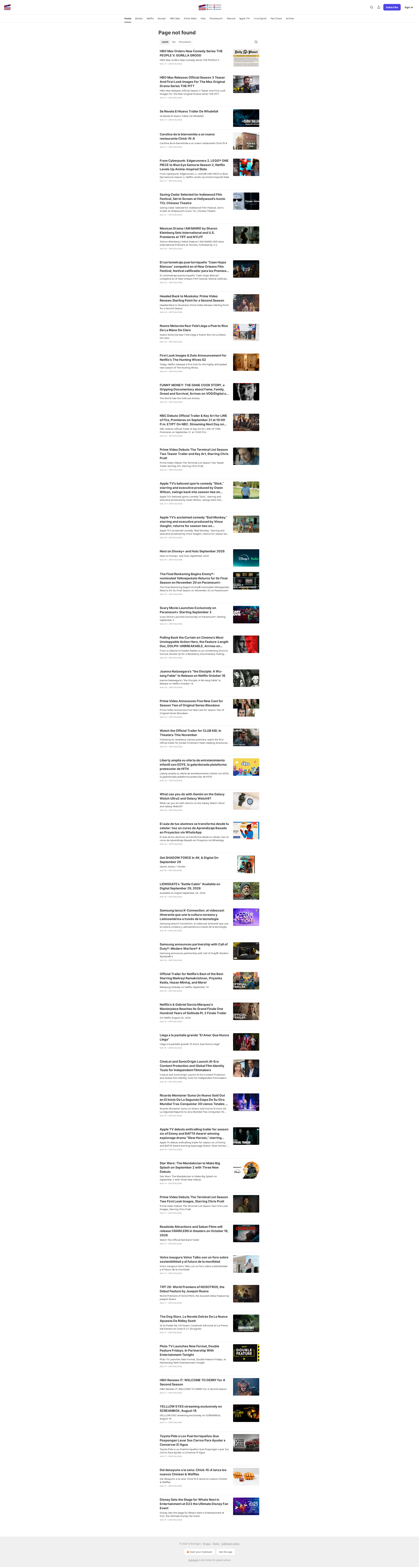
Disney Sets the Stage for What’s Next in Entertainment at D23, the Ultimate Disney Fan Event (192, 1514)
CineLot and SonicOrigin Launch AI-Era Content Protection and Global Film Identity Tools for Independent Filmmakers (192, 1066)
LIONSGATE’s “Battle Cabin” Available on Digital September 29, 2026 (190, 886)
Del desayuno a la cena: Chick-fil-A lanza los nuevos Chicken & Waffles (193, 1472)
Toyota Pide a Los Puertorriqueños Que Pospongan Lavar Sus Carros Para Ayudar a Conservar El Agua (192, 1440)
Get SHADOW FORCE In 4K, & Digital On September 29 (189, 860)
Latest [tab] (165, 41)
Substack (193, 1560)
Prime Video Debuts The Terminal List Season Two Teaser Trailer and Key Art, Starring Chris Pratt (194, 454)
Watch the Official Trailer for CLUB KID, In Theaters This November (190, 733)
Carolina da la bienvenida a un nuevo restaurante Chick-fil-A (187, 136)
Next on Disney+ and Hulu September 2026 (192, 551)
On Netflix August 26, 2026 (175, 1017)
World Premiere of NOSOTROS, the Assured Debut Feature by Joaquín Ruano (194, 1297)
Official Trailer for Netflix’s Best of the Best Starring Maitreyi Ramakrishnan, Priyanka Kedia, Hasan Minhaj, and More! (191, 978)
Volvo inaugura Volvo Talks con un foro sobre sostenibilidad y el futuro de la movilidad (194, 1259)
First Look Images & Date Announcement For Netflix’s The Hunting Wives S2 (193, 358)
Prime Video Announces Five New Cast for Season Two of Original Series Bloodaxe (191, 703)
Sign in (409, 7)
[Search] (371, 7)
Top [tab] (173, 41)
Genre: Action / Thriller (172, 866)
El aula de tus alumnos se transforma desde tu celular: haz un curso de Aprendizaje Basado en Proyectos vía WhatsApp (194, 828)
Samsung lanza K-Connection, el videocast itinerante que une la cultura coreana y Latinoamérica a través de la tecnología (192, 915)
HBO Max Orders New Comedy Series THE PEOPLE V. (189, 60)
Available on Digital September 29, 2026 (182, 892)
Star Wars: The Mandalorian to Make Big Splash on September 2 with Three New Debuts (190, 1167)
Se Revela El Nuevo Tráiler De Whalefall (189, 111)
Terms (216, 1543)
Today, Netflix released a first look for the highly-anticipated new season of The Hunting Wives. (193, 366)
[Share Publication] (378, 7)
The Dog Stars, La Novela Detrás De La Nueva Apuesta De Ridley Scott (194, 1319)
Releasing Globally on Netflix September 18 (184, 987)
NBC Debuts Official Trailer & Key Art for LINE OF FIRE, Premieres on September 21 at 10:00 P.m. (190, 430)
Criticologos (175, 64)
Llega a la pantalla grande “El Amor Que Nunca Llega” (194, 1037)
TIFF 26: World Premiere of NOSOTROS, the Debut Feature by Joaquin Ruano (192, 1289)
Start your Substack (201, 1551)
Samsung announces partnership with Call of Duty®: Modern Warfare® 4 (194, 946)
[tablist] (176, 42)
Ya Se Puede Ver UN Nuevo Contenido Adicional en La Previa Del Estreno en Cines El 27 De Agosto (194, 1327)
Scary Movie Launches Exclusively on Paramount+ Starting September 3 (188, 610)
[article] (209, 59)
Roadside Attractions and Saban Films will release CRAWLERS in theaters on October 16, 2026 (194, 1231)
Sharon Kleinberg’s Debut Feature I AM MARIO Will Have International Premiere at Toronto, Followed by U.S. (192, 243)
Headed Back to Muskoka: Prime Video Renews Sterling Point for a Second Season (192, 298)
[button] (127, 18)
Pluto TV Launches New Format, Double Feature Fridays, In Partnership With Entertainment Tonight (189, 1350)
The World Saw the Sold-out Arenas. (180, 398)
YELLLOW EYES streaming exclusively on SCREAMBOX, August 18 (191, 1409)
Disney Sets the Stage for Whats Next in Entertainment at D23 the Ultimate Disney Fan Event (194, 1504)
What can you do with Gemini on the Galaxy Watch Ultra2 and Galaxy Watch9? (192, 796)
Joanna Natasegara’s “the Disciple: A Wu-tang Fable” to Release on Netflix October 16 (192, 674)
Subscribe (392, 7)
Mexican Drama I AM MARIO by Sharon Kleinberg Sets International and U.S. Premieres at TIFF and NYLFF (188, 233)
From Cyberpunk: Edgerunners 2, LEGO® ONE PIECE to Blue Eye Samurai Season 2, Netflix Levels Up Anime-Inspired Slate (194, 165)
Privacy (207, 1543)
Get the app (225, 1551)
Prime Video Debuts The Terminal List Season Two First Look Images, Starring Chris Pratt (194, 1199)
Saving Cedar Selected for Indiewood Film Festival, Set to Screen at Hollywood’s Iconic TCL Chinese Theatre (192, 199)
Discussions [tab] (185, 41)
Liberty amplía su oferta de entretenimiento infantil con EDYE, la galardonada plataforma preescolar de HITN (193, 764)
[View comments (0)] (184, 68)
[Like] (162, 68)
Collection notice (230, 1543)
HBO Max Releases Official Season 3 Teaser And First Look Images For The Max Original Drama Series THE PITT (192, 82)
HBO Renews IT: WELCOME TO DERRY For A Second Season (192, 1382)
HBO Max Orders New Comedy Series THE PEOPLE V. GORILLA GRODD (191, 53)
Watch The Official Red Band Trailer (179, 1239)
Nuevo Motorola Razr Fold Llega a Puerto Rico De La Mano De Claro (194, 328)
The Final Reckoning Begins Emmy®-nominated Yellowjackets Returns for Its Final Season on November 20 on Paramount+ (194, 578)
